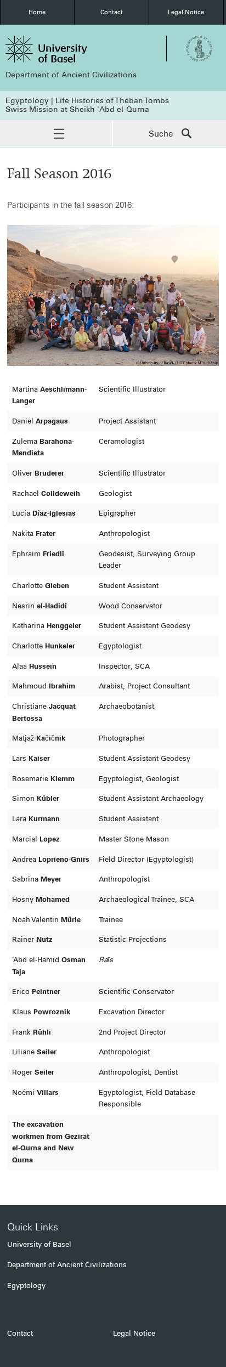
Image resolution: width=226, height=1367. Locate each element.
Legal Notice (186, 12)
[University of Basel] (59, 49)
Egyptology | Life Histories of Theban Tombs (87, 100)
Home (37, 12)
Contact (111, 12)
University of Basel (39, 1244)
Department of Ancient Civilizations (71, 75)
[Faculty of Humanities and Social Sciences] (199, 48)
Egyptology (26, 1285)
